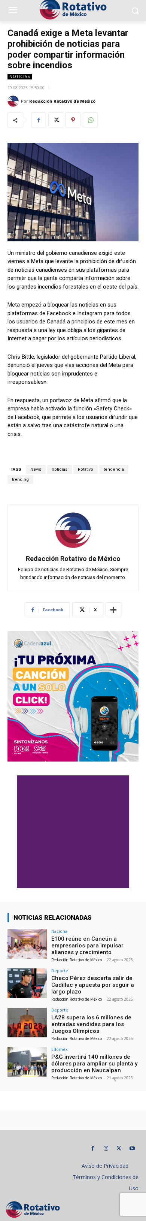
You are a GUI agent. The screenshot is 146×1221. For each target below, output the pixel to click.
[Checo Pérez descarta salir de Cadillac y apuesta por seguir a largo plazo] (27, 983)
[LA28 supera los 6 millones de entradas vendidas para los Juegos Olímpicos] (27, 1022)
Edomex (59, 1049)
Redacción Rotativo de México (62, 101)
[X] (55, 119)
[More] (113, 609)
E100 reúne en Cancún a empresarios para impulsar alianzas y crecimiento (87, 945)
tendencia (114, 469)
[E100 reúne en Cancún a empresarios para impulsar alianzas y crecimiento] (27, 944)
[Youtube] (132, 1148)
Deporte (59, 970)
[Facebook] (38, 119)
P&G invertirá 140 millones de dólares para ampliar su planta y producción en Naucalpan (94, 1063)
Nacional (60, 931)
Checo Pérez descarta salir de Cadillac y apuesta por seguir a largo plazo (92, 985)
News (35, 469)
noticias (59, 469)
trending (20, 479)
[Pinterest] (73, 119)
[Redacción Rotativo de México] (14, 101)
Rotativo (85, 469)
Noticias (19, 76)
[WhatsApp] (90, 119)
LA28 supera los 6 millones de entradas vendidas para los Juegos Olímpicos (91, 1024)
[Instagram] (105, 1148)
